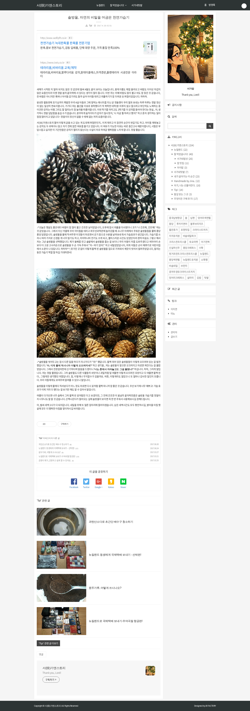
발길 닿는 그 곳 (183, 194)
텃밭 (206, 277)
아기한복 (205, 241)
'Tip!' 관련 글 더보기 (48, 643)
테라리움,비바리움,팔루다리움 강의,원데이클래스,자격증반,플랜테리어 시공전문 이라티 (88, 74)
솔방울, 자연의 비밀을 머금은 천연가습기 (98, 17)
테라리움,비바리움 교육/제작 (58, 68)
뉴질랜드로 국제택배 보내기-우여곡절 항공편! (57, 456)
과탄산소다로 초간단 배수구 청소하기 (54, 444)
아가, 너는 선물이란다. (187, 185)
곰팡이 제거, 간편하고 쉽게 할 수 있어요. (55, 460)
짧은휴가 (173, 229)
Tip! (90, 25)
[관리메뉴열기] (244, 5)
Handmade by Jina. (187, 181)
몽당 (171, 223)
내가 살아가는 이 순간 (187, 176)
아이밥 (182, 167)
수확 (201, 247)
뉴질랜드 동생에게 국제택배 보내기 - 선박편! (56, 448)
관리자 (174, 332)
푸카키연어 (182, 223)
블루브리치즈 (196, 223)
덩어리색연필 (204, 217)
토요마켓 (193, 241)
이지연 (174, 309)
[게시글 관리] (53, 424)
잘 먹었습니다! (117, 5)
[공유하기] (48, 424)
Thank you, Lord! (52, 672)
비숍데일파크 (189, 235)
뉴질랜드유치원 (190, 259)
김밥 (199, 277)
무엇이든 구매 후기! (186, 198)
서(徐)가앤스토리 (49, 5)
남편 (192, 217)
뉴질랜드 (100, 5)
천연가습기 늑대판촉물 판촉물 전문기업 (65, 43)
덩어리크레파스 (176, 277)
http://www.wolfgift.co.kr (53, 37)
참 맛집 (183, 163)
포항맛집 (185, 229)
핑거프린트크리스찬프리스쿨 (183, 253)
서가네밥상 (185, 158)
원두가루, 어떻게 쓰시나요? (50, 452)
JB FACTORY (210, 705)
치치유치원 (174, 235)
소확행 (204, 259)
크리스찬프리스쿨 (177, 241)
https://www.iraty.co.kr (52, 62)
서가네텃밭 (136, 5)
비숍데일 (173, 265)
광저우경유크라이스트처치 (182, 271)
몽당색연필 (174, 259)
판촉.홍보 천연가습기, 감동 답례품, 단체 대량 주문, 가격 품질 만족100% (80, 47)
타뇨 (173, 313)
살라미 (190, 277)
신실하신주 (174, 247)
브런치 (184, 265)
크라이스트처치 (200, 229)
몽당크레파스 (189, 247)
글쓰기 (174, 336)
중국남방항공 (175, 217)
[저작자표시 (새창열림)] (72, 424)
